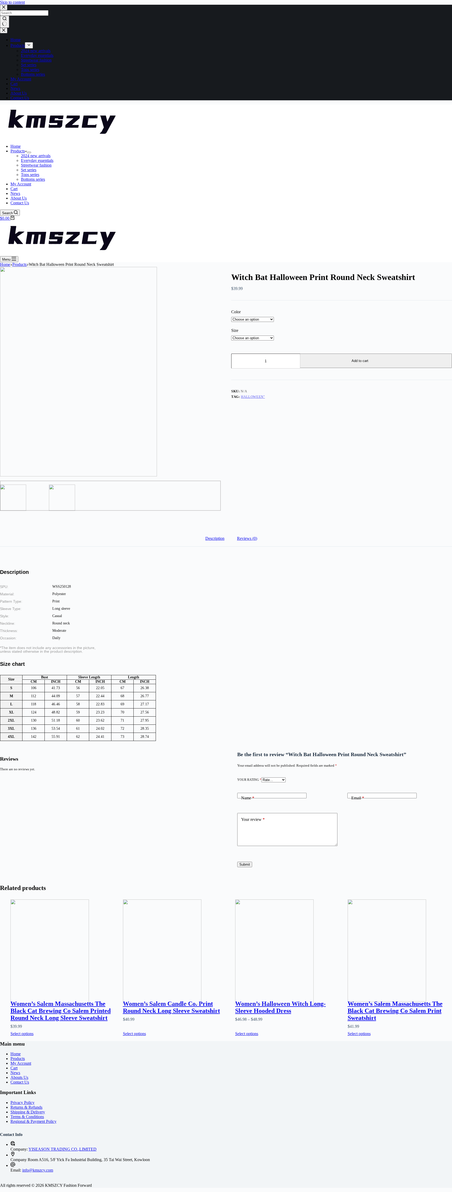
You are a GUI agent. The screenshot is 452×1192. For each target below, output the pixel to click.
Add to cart (360, 361)
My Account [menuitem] (20, 79)
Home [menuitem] (15, 39)
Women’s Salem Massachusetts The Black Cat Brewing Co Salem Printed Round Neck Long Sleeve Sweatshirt (60, 1010)
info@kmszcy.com (37, 1170)
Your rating (249, 780)
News (15, 1072)
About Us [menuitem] (18, 93)
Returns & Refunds (26, 1107)
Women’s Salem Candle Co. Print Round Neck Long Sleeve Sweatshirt (171, 1007)
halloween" (253, 397)
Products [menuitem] (17, 45)
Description (214, 538)
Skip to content (12, 2)
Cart (14, 1068)
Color (236, 312)
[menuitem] (29, 45)
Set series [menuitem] (28, 65)
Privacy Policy (22, 1102)
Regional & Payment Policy (33, 1121)
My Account (20, 1063)
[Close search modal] (3, 7)
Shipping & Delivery (27, 1112)
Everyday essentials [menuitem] (37, 55)
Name (247, 798)
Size (234, 330)
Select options (21, 1033)
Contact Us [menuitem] (19, 98)
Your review (253, 819)
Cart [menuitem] (14, 83)
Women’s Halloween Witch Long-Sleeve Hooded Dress (280, 1007)
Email (357, 798)
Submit (244, 864)
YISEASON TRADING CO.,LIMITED (63, 1149)
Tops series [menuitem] (30, 69)
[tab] (215, 538)
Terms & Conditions (27, 1116)
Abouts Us (19, 1077)
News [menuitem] (15, 88)
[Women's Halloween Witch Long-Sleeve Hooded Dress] (287, 943)
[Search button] (4, 22)
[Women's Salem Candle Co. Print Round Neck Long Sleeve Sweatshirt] (175, 943)
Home (15, 1054)
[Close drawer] (3, 30)
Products (17, 1058)
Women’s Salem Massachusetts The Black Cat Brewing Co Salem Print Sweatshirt (395, 1010)
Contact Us (19, 1082)
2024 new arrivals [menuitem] (35, 50)
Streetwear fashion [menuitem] (36, 60)
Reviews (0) (247, 538)
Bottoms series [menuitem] (33, 74)
